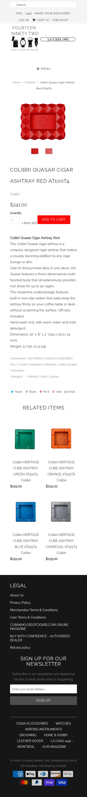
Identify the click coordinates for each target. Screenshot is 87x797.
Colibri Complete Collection (37, 364)
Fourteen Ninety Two (35, 760)
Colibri (15, 194)
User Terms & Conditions (28, 617)
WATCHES (63, 723)
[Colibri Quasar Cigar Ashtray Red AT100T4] (43, 121)
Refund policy (20, 647)
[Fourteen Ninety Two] (43, 40)
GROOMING (27, 735)
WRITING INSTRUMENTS (43, 729)
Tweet (18, 391)
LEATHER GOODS (30, 741)
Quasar (54, 376)
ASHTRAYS (34, 358)
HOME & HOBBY (56, 735)
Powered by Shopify (52, 766)
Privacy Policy (20, 602)
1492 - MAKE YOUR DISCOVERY (47, 13)
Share (32, 391)
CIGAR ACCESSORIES (32, 723)
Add (58, 391)
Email (71, 391)
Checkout (60, 20)
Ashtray (32, 376)
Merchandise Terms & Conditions (34, 610)
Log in (24, 20)
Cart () (42, 20)
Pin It (46, 391)
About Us (17, 595)
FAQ (19, 13)
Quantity (15, 213)
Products (30, 82)
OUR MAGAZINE (54, 747)
